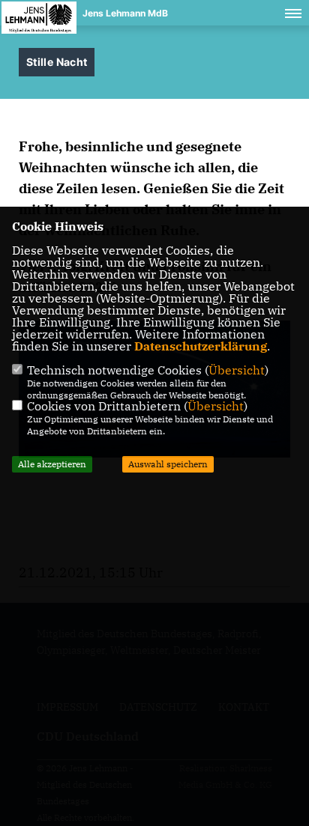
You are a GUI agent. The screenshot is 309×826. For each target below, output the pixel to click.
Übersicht (236, 369)
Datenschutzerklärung (200, 345)
